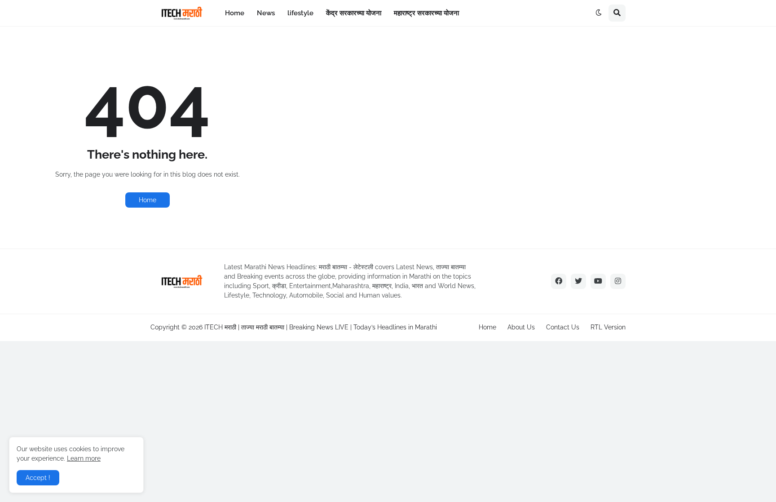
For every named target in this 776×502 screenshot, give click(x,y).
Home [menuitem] (234, 13)
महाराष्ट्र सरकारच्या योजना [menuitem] (426, 13)
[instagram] (618, 281)
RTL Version (608, 327)
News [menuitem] (266, 13)
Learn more (84, 458)
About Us (521, 327)
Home (147, 200)
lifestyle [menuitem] (300, 13)
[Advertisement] (535, 107)
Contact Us (562, 327)
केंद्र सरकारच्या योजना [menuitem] (353, 13)
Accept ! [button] (38, 477)
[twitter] (578, 281)
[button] (598, 13)
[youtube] (598, 281)
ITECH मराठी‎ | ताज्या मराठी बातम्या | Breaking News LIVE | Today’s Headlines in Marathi (320, 327)
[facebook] (558, 281)
